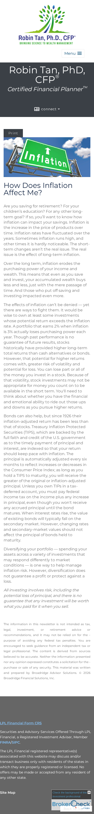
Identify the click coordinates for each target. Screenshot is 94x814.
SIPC (16, 742)
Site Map (7, 792)
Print (13, 133)
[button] (73, 53)
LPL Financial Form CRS (21, 723)
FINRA (5, 742)
